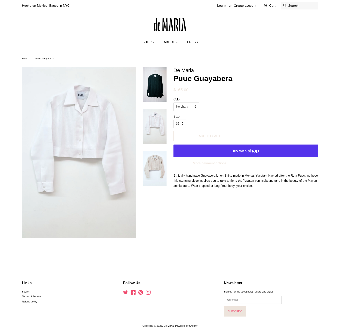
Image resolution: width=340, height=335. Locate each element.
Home (25, 58)
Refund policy (29, 301)
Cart (272, 5)
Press (192, 42)
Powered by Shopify (186, 325)
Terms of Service (31, 296)
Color (176, 99)
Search (26, 291)
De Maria (169, 325)
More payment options (209, 163)
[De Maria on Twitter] (125, 293)
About (170, 42)
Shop (147, 42)
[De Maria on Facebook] (133, 293)
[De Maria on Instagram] (148, 293)
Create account (245, 5)
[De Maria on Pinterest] (140, 293)
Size (176, 116)
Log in (221, 5)
